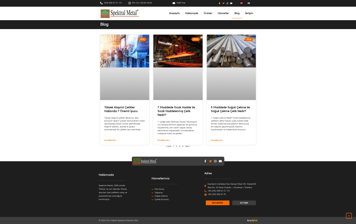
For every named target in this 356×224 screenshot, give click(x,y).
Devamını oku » (110, 140)
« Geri (168, 146)
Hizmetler (223, 13)
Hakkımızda (191, 13)
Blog (236, 13)
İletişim (249, 13)
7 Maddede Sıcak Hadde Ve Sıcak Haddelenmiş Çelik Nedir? (176, 111)
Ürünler (208, 13)
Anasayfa (174, 13)
